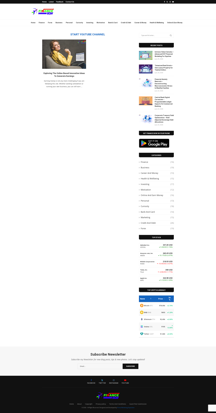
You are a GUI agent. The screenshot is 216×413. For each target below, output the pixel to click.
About (79, 404)
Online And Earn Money (157, 195)
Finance (42, 23)
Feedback (59, 2)
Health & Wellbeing (157, 23)
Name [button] (142, 299)
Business (59, 23)
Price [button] (160, 299)
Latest (51, 2)
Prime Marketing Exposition (125, 407)
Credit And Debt (157, 223)
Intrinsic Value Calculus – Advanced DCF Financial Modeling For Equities (164, 54)
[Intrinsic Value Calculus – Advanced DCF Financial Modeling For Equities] (145, 55)
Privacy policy (101, 404)
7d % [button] (169, 299)
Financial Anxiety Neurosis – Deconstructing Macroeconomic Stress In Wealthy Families (163, 83)
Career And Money (157, 173)
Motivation (101, 23)
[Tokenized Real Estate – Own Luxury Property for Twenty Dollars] (145, 69)
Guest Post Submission (138, 404)
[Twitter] (167, 2)
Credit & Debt (126, 23)
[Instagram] (170, 2)
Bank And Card (157, 211)
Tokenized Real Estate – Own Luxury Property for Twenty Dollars (164, 68)
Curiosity (79, 23)
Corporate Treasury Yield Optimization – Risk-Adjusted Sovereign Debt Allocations (164, 118)
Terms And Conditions (117, 404)
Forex (50, 23)
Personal (69, 23)
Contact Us (70, 2)
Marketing (157, 217)
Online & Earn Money (174, 23)
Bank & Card (112, 23)
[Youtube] (173, 2)
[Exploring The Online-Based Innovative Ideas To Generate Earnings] (64, 54)
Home (44, 2)
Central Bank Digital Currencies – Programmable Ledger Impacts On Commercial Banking (164, 101)
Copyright (88, 404)
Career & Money (140, 23)
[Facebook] (164, 2)
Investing (89, 23)
